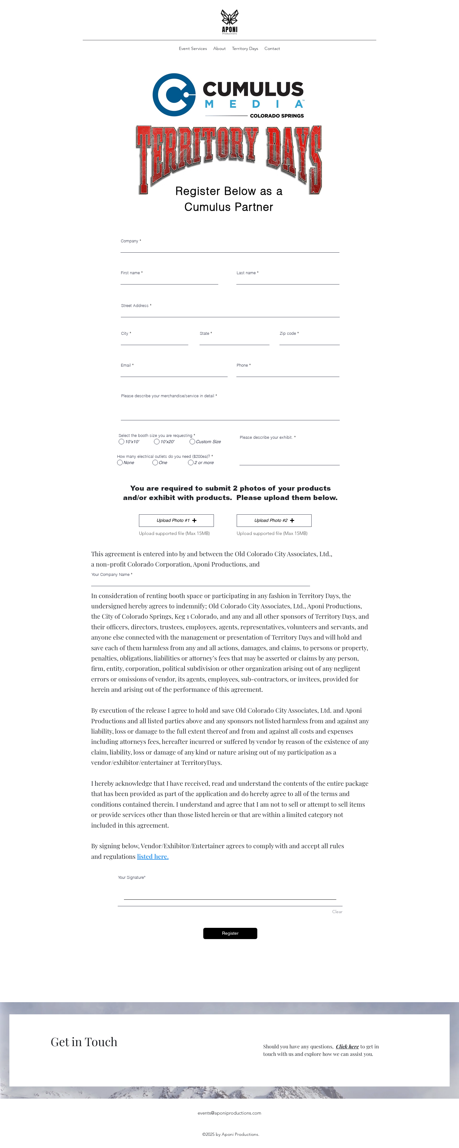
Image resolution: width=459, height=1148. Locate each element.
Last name (246, 273)
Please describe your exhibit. (266, 437)
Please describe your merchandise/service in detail (167, 396)
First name (130, 273)
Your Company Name (110, 574)
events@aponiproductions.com (229, 1113)
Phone (242, 365)
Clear (337, 911)
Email (126, 365)
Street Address (135, 306)
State (204, 333)
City (124, 333)
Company (129, 241)
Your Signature (131, 877)
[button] (176, 520)
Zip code (288, 333)
